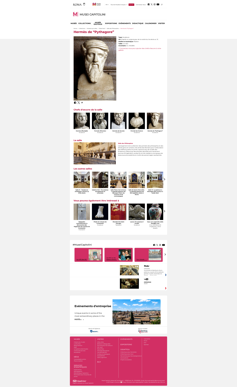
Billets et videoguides (103, 344)
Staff (75, 347)
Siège (76, 357)
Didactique (137, 23)
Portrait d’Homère (100, 131)
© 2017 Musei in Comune (113, 382)
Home (75, 28)
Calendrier (150, 23)
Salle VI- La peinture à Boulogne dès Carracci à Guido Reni (155, 191)
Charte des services (79, 350)
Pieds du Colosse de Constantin (100, 222)
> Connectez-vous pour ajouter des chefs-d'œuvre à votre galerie (139, 49)
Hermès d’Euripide (82, 131)
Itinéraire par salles (92, 28)
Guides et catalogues (103, 354)
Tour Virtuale (140, 259)
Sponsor (146, 344)
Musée (74, 23)
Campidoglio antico (80, 359)
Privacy (124, 382)
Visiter (161, 23)
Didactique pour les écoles (128, 352)
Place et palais (78, 361)
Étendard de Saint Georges (118, 222)
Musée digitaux (98, 23)
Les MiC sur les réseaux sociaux (111, 258)
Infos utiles (100, 342)
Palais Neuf (102, 28)
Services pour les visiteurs (104, 345)
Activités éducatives (103, 350)
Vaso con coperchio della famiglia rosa (155, 222)
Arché (145, 283)
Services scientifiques (80, 366)
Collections (84, 23)
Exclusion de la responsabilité (135, 382)
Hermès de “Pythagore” (155, 131)
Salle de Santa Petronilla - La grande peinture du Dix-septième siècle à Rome (137, 192)
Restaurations (78, 345)
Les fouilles (77, 344)
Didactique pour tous (126, 354)
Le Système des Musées (81, 349)
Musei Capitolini (92, 14)
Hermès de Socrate (118, 131)
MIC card (99, 347)
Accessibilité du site (154, 382)
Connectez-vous (141, 4)
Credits (146, 382)
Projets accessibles (126, 359)
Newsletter (77, 352)
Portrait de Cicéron (137, 131)
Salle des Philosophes (113, 28)
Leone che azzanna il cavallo (136, 222)
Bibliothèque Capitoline (81, 373)
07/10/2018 (153, 272)
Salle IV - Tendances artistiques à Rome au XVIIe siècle (82, 191)
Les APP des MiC (81, 259)
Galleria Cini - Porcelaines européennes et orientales (100, 191)
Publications (77, 369)
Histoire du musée (79, 342)
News (145, 340)
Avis (145, 342)
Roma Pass (100, 349)
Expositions (111, 23)
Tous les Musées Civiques (118, 4)
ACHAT (131, 4)
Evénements (125, 23)
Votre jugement (102, 357)
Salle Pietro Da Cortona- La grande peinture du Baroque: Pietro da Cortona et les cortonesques (118, 193)
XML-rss (162, 382)
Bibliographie (78, 371)
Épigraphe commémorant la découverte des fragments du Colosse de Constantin (82, 225)
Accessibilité (101, 355)
